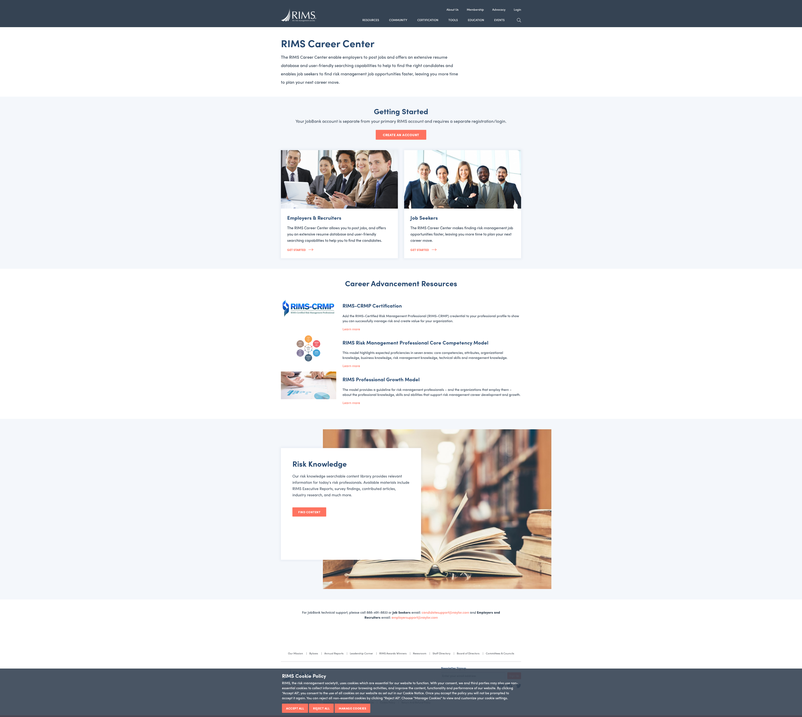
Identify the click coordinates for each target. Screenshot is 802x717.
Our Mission (295, 653)
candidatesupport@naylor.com (445, 612)
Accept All (295, 708)
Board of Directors (468, 653)
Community (398, 20)
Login (517, 9)
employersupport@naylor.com (415, 617)
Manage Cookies (352, 708)
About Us (452, 9)
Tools (453, 20)
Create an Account (401, 134)
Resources (370, 20)
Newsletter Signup (453, 668)
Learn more (351, 329)
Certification (427, 20)
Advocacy (498, 9)
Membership (475, 9)
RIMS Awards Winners (393, 653)
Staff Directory (441, 653)
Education (476, 20)
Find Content (309, 512)
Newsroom (419, 653)
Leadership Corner (361, 653)
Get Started (296, 250)
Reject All (321, 708)
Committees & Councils (500, 653)
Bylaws (313, 653)
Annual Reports (334, 653)
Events (499, 20)
